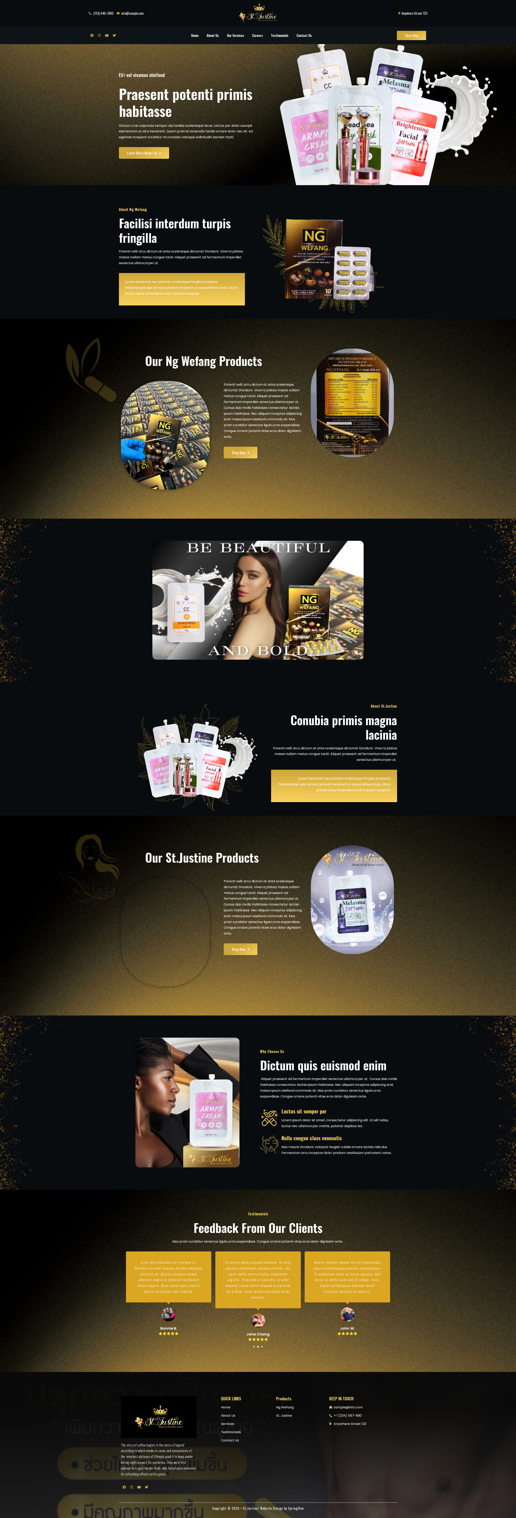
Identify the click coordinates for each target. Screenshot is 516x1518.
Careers (257, 35)
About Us (213, 35)
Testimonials (279, 35)
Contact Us (304, 35)
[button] (254, 1347)
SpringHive (296, 1508)
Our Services (235, 35)
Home (195, 35)
